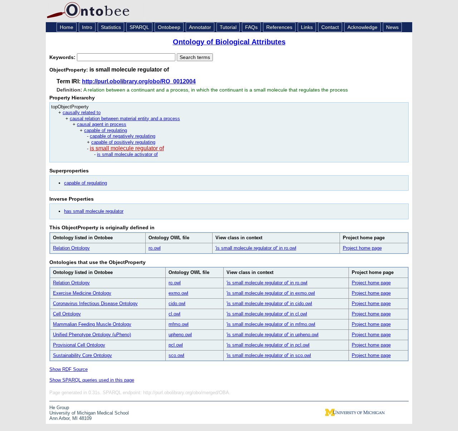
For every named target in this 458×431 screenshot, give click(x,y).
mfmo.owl (179, 324)
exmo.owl (178, 293)
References (279, 27)
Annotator (200, 27)
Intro (87, 27)
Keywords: (63, 57)
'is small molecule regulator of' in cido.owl (269, 303)
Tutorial (228, 27)
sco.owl (176, 355)
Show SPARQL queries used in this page (91, 380)
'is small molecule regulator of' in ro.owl (255, 248)
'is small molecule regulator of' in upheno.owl (272, 334)
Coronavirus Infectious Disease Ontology (95, 303)
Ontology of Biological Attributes (229, 42)
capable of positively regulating (123, 142)
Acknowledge (362, 27)
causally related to (82, 112)
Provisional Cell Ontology (79, 345)
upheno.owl (180, 334)
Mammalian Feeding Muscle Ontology (92, 324)
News (392, 27)
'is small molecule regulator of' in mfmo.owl (270, 324)
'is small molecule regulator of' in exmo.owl (270, 293)
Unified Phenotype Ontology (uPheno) (92, 334)
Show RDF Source (68, 369)
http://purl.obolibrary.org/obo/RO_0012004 (139, 81)
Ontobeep (169, 27)
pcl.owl (176, 345)
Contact (330, 27)
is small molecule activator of (127, 154)
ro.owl (154, 248)
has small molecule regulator (93, 211)
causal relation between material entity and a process (125, 118)
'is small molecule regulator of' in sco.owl (268, 355)
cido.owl (177, 303)
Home (66, 27)
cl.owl (174, 314)
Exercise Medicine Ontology (82, 293)
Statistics (111, 27)
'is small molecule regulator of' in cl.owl (266, 314)
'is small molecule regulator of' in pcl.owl (268, 345)
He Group (59, 407)
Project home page (362, 248)
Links (307, 27)
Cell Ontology (67, 314)
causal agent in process (101, 124)
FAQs (251, 27)
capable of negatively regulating (122, 136)
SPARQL (139, 27)
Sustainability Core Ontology (82, 355)
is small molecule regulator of (127, 148)
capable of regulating (105, 130)
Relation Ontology (71, 248)
